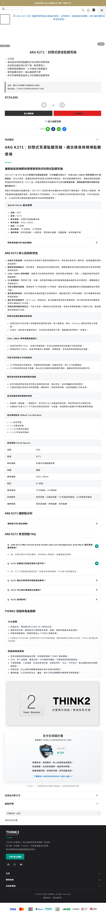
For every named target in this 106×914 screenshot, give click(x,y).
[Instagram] (14, 864)
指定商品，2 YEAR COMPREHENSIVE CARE (26, 88)
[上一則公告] (3, 3)
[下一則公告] (102, 3)
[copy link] (64, 129)
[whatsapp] (59, 129)
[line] (48, 129)
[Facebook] (8, 864)
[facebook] (53, 129)
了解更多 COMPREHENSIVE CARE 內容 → (53, 776)
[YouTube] (21, 864)
